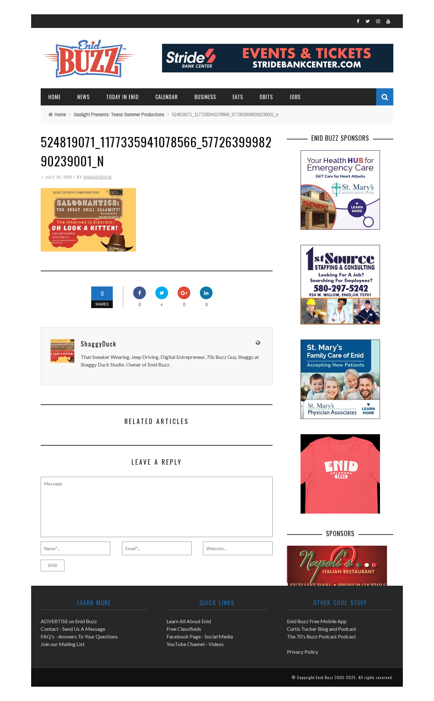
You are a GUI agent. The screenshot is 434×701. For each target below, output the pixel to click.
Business (205, 97)
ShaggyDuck (98, 177)
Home (54, 97)
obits (266, 97)
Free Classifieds (183, 629)
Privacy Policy (302, 652)
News (83, 97)
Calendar (166, 97)
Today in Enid (122, 97)
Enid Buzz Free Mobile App (317, 621)
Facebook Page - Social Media (199, 636)
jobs (295, 97)
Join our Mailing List (63, 644)
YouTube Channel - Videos (195, 644)
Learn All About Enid (188, 621)
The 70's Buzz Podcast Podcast (321, 636)
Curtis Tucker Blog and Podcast (321, 629)
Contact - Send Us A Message (73, 629)
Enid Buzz (324, 677)
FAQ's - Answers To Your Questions (79, 636)
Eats (238, 97)
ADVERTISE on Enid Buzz (69, 621)
